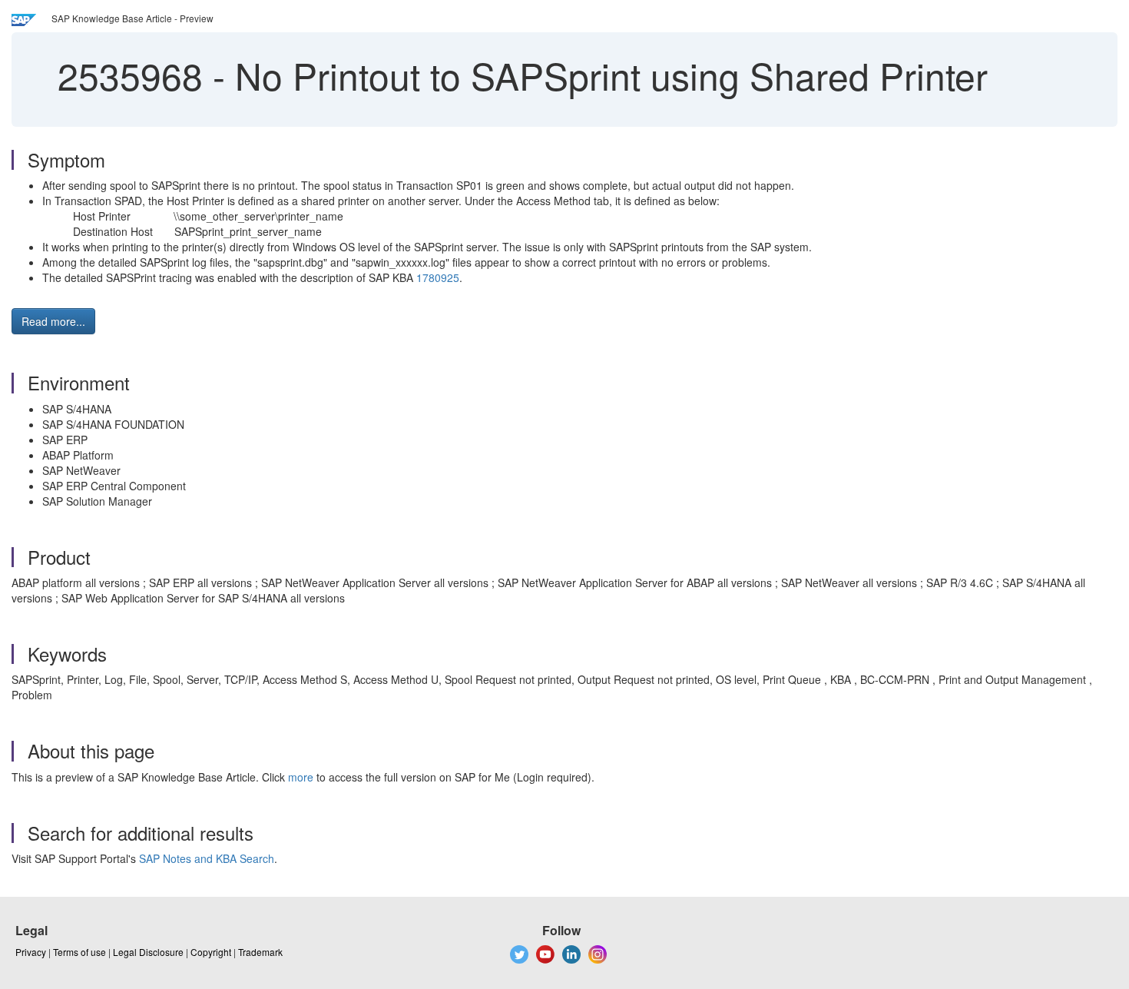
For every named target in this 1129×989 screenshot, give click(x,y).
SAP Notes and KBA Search (206, 858)
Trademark (260, 951)
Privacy (30, 951)
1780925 (437, 277)
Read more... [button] (53, 321)
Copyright (210, 951)
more (300, 777)
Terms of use (79, 951)
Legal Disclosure (148, 951)
